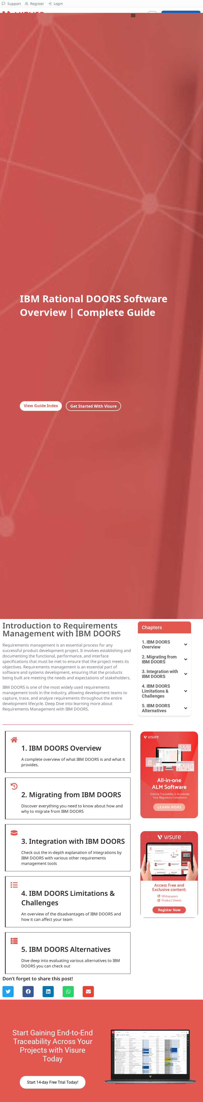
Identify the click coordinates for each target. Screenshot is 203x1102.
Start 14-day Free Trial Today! (52, 1082)
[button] (8, 991)
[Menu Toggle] (133, 15)
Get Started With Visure (93, 406)
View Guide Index (41, 405)
